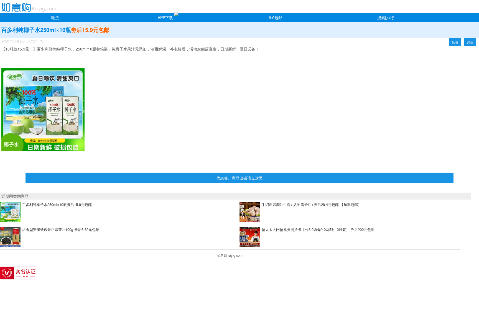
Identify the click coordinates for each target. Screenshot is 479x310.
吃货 (55, 17)
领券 (455, 42)
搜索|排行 (385, 17)
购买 (470, 42)
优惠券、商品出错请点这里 (239, 178)
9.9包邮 (275, 17)
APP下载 (165, 17)
